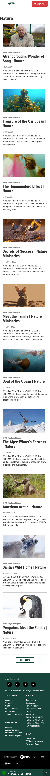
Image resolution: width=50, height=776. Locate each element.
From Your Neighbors (14, 736)
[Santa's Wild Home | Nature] (24, 546)
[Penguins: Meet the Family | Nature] (24, 606)
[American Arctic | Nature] (24, 486)
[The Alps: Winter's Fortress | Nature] (24, 421)
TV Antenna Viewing (34, 741)
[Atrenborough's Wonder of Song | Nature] (24, 35)
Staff (7, 706)
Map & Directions (12, 709)
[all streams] (46, 772)
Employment (10, 711)
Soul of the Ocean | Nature (24, 381)
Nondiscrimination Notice (33, 710)
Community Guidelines (31, 701)
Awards (8, 727)
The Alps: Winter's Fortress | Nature (24, 444)
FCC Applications (33, 726)
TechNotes (30, 738)
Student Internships (13, 714)
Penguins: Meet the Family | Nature (25, 630)
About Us (9, 700)
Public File (30, 714)
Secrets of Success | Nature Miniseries (25, 253)
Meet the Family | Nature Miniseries (22, 318)
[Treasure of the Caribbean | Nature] (24, 100)
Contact (8, 703)
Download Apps (32, 744)
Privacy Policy (32, 706)
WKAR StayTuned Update (12, 52)
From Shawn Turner (13, 733)
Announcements (12, 730)
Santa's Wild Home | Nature (24, 567)
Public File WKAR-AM (35, 723)
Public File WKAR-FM (34, 720)
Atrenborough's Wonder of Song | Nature (23, 58)
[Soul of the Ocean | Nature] (24, 360)
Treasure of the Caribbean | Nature (24, 123)
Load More (25, 660)
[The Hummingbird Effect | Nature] (24, 165)
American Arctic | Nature (22, 507)
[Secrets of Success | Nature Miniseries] (24, 230)
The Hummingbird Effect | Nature (23, 188)
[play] (4, 772)
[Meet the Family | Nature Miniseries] (24, 295)
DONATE (41, 4)
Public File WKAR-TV (34, 717)
